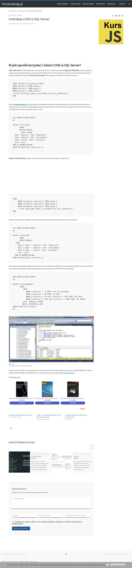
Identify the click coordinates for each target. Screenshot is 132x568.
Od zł (22, 400)
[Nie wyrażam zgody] (129, 565)
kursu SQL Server (69, 373)
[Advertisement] (51, 42)
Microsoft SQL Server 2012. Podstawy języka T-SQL (73, 398)
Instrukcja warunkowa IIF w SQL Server (20, 415)
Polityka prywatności (118, 565)
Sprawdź (22, 403)
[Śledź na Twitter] (119, 16)
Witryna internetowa (75, 515)
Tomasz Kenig (17, 23)
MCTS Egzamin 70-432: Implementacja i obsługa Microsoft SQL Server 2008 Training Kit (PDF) (47, 398)
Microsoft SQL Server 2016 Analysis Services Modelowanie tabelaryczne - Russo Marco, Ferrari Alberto (21, 398)
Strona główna (13, 11)
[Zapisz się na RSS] (113, 16)
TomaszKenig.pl (12, 561)
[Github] (122, 16)
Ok (108, 565)
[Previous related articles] (87, 447)
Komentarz (18, 498)
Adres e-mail (45, 515)
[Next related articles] (92, 447)
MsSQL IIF (68, 70)
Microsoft (17, 377)
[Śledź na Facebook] (116, 16)
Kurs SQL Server (22, 11)
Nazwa (16, 515)
